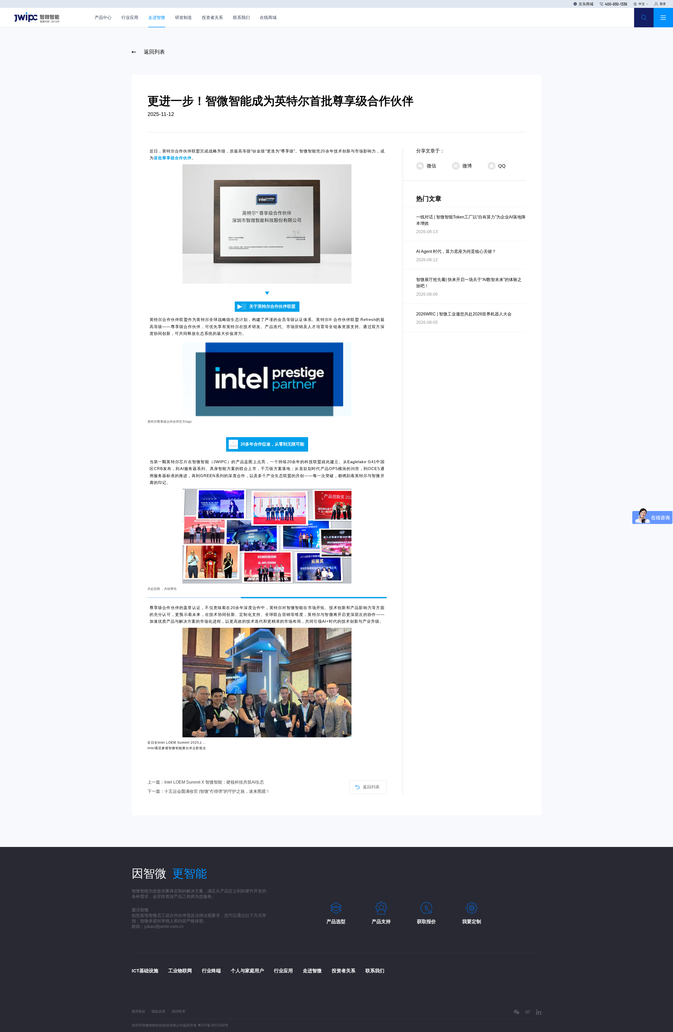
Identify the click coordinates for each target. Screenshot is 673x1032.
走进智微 (156, 17)
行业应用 (129, 17)
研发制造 (183, 17)
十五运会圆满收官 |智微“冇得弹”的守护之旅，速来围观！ (217, 791)
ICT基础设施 (145, 970)
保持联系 (178, 1011)
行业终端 (211, 970)
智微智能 (307, 151)
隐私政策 (158, 1011)
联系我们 (241, 17)
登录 (663, 4)
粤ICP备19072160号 (213, 1025)
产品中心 (103, 17)
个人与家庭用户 (247, 970)
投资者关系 (212, 17)
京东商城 (586, 4)
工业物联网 (180, 970)
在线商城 (268, 17)
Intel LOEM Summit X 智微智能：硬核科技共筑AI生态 (214, 782)
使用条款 (138, 1011)
